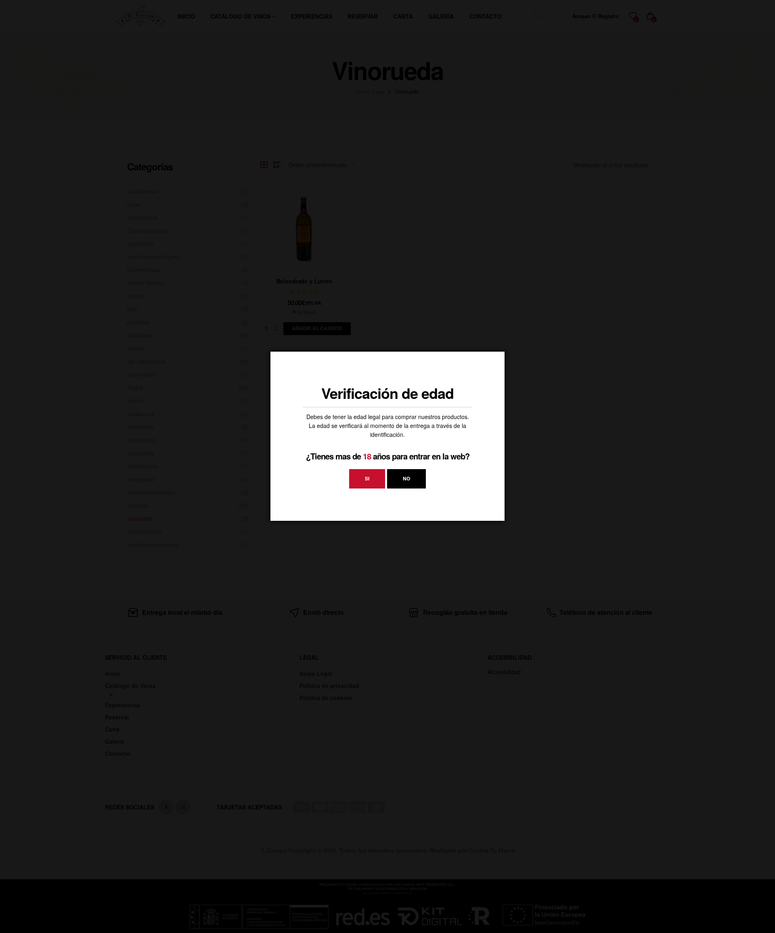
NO (406, 478)
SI (367, 478)
